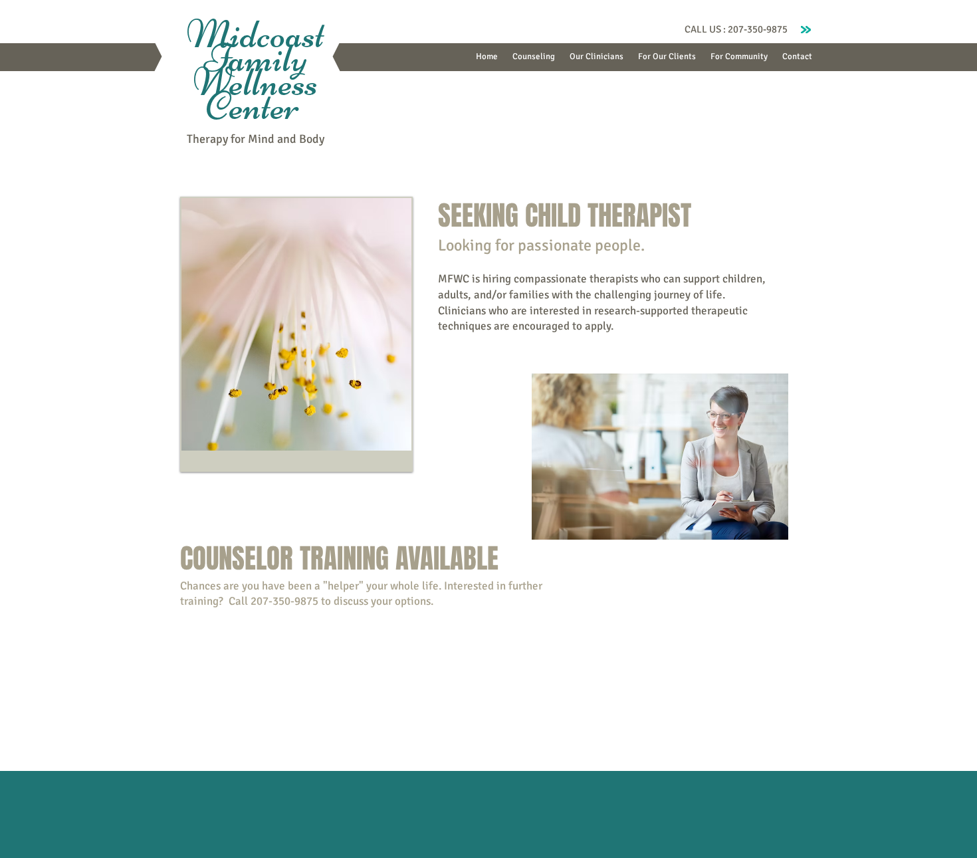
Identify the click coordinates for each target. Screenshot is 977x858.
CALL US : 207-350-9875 (736, 29)
